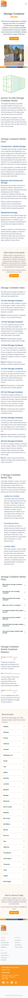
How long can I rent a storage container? (11, 592)
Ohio (4, 841)
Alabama (5, 726)
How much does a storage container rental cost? (13, 625)
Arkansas (6, 732)
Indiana (5, 772)
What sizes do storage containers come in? (12, 585)
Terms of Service (5, 955)
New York (6, 835)
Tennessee (6, 864)
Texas (5, 870)
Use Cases (17, 942)
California (6, 743)
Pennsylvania (7, 853)
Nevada (5, 830)
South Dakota (7, 858)
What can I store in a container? (11, 605)
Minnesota (6, 801)
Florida (5, 761)
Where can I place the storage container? (11, 599)
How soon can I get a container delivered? (11, 618)
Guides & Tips (18, 940)
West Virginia (7, 881)
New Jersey (6, 818)
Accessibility (3, 960)
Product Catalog (18, 947)
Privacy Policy (4, 957)
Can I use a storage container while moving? (12, 632)
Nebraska (6, 812)
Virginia (5, 875)
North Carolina (7, 807)
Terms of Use (4, 953)
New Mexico (6, 824)
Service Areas (18, 944)
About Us (3, 940)
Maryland (6, 789)
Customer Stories (5, 942)
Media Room (4, 947)
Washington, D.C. (8, 755)
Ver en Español (5, 933)
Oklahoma (6, 847)
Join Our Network (5, 944)
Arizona (5, 738)
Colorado (6, 749)
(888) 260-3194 (6, 969)
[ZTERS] (4, 4)
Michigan (6, 795)
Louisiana (6, 784)
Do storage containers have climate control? (12, 611)
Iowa (4, 766)
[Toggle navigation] (26, 4)
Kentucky (6, 778)
